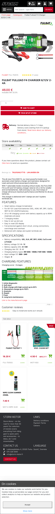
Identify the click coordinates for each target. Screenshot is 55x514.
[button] (6, 47)
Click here (6, 163)
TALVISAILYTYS (18, 172)
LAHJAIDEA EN (33, 172)
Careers (37, 425)
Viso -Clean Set (41, 348)
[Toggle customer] (45, 3)
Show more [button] (27, 511)
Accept (27, 505)
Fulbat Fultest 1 (13, 348)
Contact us (10, 459)
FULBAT (5, 75)
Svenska (43, 449)
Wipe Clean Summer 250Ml (12, 394)
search (48, 9)
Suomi (36, 449)
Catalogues (17, 15)
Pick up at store (29, 113)
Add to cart (29, 108)
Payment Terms (40, 423)
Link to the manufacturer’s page (14, 300)
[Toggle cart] (50, 3)
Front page (6, 15)
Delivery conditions (41, 421)
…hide (48, 304)
